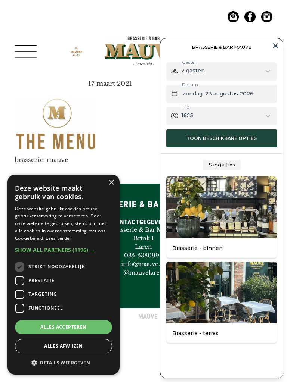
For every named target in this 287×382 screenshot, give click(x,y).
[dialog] (63, 275)
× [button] (111, 182)
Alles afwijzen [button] (63, 346)
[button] (63, 250)
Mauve (143, 35)
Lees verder (58, 238)
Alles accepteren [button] (63, 327)
